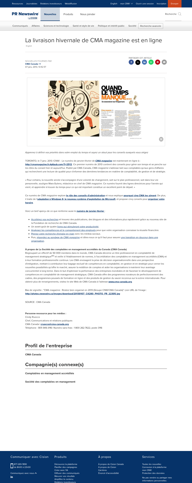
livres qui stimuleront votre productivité (77, 226)
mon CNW (147, 470)
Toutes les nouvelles (151, 464)
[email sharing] (164, 62)
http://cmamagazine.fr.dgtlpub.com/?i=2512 (48, 164)
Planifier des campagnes (65, 467)
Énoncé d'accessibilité (108, 473)
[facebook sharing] (131, 62)
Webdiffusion (71, 3)
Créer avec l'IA (61, 470)
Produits (68, 14)
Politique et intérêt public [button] (111, 26)
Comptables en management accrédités (49, 373)
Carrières (102, 470)
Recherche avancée (150, 26)
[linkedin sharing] (144, 62)
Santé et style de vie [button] (83, 26)
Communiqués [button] (20, 26)
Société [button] (132, 26)
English (114, 3)
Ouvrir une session (145, 3)
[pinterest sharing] (157, 62)
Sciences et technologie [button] (56, 26)
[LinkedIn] (12, 477)
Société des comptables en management (50, 382)
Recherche (171, 14)
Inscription (161, 3)
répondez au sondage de (58, 237)
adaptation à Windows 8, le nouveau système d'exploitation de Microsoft (76, 199)
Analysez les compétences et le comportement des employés (63, 230)
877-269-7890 (20, 464)
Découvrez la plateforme (65, 464)
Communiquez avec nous (22, 473)
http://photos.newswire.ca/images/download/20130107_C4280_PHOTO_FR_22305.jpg (72, 293)
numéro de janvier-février (91, 211)
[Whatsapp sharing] (151, 62)
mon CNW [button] (125, 3)
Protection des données (153, 473)
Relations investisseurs (51, 3)
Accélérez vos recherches (44, 219)
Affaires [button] (36, 26)
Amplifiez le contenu (63, 479)
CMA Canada (33, 354)
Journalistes (31, 3)
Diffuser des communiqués (67, 473)
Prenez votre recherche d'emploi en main (52, 234)
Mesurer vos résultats (64, 476)
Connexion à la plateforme (154, 467)
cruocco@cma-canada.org (55, 324)
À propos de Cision (107, 467)
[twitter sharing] (137, 63)
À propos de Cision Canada (111, 464)
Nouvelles (50, 14)
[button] (96, 109)
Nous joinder (87, 14)
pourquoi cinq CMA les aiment (140, 195)
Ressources (17, 3)
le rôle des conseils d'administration (85, 195)
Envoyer (174, 3)
